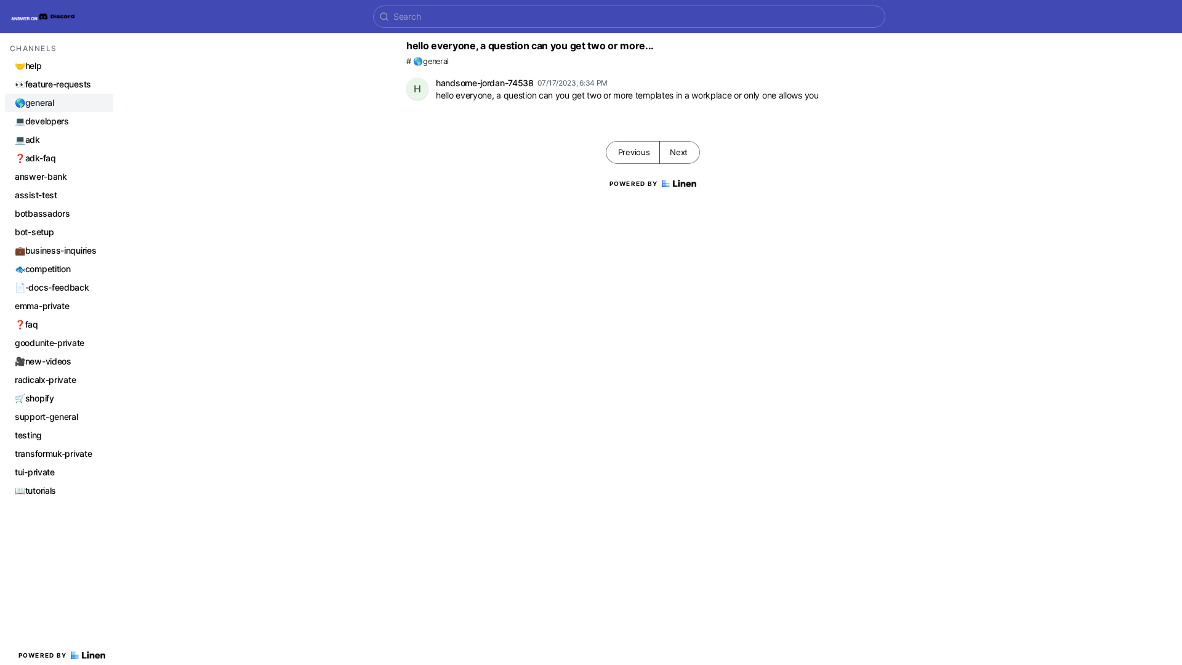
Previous (634, 152)
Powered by (42, 655)
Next (679, 152)
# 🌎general (427, 61)
